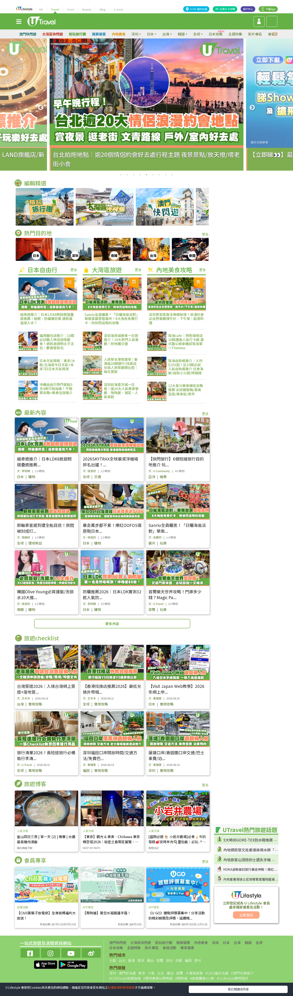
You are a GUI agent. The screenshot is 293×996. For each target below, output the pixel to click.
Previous (41, 107)
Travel (55, 9)
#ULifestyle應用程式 (232, 978)
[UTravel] (41, 20)
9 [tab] (172, 175)
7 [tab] (159, 175)
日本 (20, 476)
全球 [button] (196, 34)
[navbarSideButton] (19, 21)
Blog (103, 9)
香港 (131, 960)
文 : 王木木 (23, 698)
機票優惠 (99, 34)
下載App (271, 9)
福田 (86, 770)
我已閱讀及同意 (238, 989)
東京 (140, 960)
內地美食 (118, 34)
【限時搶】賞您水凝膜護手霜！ (107, 912)
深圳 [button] (134, 34)
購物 (31, 476)
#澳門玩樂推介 (242, 973)
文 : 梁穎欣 (23, 537)
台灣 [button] (165, 34)
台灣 (20, 704)
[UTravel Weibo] (91, 952)
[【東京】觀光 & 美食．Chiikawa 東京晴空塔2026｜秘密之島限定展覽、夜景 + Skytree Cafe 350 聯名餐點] (112, 808)
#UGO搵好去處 (216, 973)
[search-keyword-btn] (271, 21)
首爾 (151, 609)
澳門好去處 (127, 973)
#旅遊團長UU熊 (202, 978)
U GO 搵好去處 (198, 9)
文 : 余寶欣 (155, 537)
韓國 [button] (181, 34)
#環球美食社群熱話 (158, 978)
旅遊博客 (35, 784)
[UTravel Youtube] (71, 952)
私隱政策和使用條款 (121, 987)
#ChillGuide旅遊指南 (125, 978)
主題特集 (235, 34)
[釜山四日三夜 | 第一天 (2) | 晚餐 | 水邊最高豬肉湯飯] (46, 808)
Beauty (86, 9)
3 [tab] (133, 175)
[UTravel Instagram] (50, 952)
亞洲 (151, 476)
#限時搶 (181, 978)
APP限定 (88, 907)
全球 (86, 476)
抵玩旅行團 (77, 34)
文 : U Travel (155, 604)
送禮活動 (22, 907)
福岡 (188, 960)
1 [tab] (121, 175)
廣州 (151, 543)
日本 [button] (150, 34)
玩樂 (163, 543)
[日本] (34, 249)
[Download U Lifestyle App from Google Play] (73, 964)
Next (252, 107)
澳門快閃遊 (27, 34)
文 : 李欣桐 (23, 471)
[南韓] (112, 249)
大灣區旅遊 (194, 973)
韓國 (248, 942)
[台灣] (151, 249)
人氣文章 (22, 831)
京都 (178, 960)
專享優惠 (187, 947)
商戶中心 (248, 9)
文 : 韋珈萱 (155, 698)
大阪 (112, 960)
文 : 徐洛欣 (89, 471)
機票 (163, 476)
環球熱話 (35, 543)
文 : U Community (159, 471)
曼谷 (150, 960)
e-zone (118, 9)
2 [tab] (127, 175)
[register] (259, 21)
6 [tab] (153, 175)
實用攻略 (35, 704)
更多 (205, 234)
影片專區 (255, 34)
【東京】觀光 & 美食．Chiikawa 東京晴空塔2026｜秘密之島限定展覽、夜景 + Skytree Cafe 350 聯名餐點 (111, 841)
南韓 (20, 609)
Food (70, 9)
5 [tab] (146, 175)
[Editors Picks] (45, 207)
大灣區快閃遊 (52, 34)
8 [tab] (166, 175)
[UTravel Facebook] (30, 952)
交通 (97, 476)
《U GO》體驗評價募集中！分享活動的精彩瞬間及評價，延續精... (176, 915)
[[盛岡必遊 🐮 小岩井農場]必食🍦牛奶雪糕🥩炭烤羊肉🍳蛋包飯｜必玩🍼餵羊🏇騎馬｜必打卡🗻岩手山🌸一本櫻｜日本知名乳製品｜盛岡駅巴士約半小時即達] (178, 808)
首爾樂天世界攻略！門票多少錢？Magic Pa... (174, 594)
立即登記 (246, 915)
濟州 (197, 960)
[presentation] (275, 34)
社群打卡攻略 (227, 9)
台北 (122, 960)
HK (41, 9)
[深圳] (73, 249)
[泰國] (190, 249)
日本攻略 (215, 34)
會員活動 (169, 947)
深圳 (151, 770)
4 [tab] (140, 175)
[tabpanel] (146, 104)
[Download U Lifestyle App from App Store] (46, 964)
